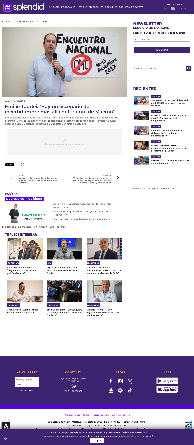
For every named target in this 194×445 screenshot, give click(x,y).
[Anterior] (11, 177)
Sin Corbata (13, 263)
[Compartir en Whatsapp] (22, 164)
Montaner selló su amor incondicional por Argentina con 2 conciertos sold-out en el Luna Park (38, 180)
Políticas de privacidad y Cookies (78, 415)
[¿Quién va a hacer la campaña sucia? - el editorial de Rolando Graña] (64, 248)
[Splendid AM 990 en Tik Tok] (130, 390)
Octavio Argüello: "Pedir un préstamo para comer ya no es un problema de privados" (169, 148)
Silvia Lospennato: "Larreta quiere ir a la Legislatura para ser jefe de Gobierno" (64, 312)
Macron (51, 227)
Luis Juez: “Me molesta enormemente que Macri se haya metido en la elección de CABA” (104, 270)
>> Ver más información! (140, 436)
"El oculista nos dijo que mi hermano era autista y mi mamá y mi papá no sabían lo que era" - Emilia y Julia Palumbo (92, 180)
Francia (41, 227)
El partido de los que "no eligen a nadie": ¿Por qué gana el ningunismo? (168, 118)
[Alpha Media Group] (6, 426)
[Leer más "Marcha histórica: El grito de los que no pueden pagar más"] (141, 160)
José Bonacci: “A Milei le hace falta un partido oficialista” (22, 311)
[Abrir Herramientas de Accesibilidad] (5, 439)
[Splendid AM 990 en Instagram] (120, 381)
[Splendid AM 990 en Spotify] (120, 390)
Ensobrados (93, 263)
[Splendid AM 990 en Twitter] (130, 381)
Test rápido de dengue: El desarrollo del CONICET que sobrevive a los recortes (170, 103)
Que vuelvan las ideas (24, 199)
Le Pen (61, 227)
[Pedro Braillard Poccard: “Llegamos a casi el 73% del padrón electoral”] (25, 248)
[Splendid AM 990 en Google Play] (167, 381)
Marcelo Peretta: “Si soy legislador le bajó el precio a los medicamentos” (103, 312)
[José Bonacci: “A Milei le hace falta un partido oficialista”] (25, 291)
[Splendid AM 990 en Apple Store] (167, 389)
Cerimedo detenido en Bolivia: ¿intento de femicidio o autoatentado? (167, 133)
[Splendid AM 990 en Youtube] (111, 390)
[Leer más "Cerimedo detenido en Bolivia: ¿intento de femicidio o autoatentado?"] (141, 130)
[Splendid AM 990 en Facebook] (111, 381)
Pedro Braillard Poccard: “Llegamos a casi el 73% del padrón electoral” (21, 270)
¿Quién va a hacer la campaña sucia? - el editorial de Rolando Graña (63, 270)
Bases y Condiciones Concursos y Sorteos (112, 415)
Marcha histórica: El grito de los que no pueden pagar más (170, 161)
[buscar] (188, 68)
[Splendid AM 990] (24, 7)
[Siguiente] (118, 177)
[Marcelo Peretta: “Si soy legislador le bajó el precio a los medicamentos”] (104, 291)
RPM (49, 263)
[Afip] (188, 425)
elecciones (29, 227)
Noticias (156, 97)
